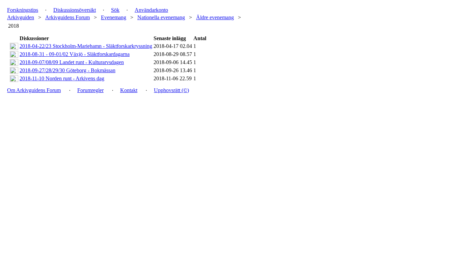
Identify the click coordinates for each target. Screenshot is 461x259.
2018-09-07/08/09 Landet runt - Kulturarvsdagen (72, 62)
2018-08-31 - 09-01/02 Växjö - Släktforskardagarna (75, 54)
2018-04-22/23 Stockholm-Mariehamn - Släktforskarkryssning (86, 46)
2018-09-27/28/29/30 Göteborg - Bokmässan (67, 70)
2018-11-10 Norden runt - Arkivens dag (62, 78)
